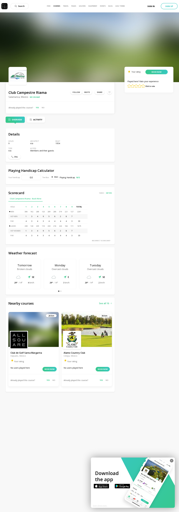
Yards (101, 193)
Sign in (151, 6)
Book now (50, 369)
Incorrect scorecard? (101, 241)
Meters (109, 193)
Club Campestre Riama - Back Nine (25, 198)
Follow (76, 92)
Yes (37, 107)
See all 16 (104, 303)
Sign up (169, 6)
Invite (87, 92)
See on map (35, 97)
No (43, 107)
